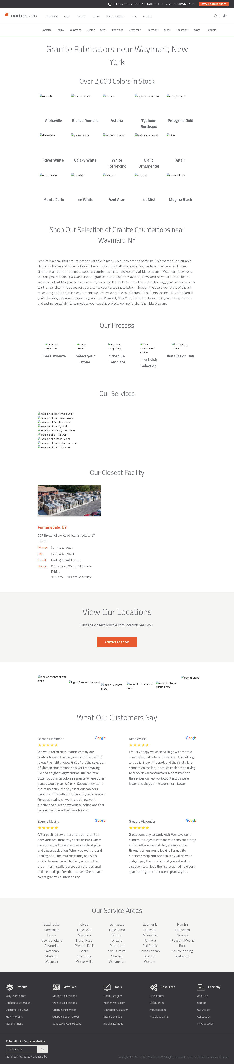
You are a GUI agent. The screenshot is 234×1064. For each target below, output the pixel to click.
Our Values (203, 1010)
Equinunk (150, 924)
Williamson (117, 961)
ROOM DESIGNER (115, 16)
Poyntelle (51, 945)
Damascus (116, 924)
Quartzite (75, 30)
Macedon (84, 935)
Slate (197, 30)
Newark (182, 935)
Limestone (152, 30)
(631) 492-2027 (62, 547)
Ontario (117, 940)
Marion (117, 935)
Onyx (103, 30)
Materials (51, 16)
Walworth (182, 956)
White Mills (84, 961)
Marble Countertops (64, 996)
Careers (201, 1003)
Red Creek (150, 945)
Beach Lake (51, 924)
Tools (96, 16)
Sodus (84, 951)
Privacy (214, 1057)
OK (42, 1049)
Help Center (157, 996)
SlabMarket (157, 1003)
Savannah (51, 951)
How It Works (14, 1016)
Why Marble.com (16, 996)
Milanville (150, 935)
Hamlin (182, 924)
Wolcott (149, 961)
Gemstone (135, 30)
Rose (182, 945)
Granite (47, 30)
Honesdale (51, 929)
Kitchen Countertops (18, 1003)
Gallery (81, 16)
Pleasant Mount (182, 940)
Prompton (117, 945)
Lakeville (149, 929)
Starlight (51, 956)
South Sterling (182, 951)
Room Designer (112, 996)
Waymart (51, 961)
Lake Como (117, 929)
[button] (225, 16)
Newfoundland (51, 940)
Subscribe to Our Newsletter (25, 1041)
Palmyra (150, 940)
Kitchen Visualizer (114, 1003)
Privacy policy (205, 1024)
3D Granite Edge (113, 1024)
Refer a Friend (14, 1024)
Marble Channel (159, 1016)
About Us (202, 996)
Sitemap (223, 1057)
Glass (167, 30)
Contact (147, 16)
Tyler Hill (149, 956)
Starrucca (84, 956)
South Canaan (150, 951)
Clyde (84, 924)
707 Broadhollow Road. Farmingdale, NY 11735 (66, 538)
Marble (61, 30)
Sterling (117, 956)
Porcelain (211, 30)
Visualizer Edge (112, 1016)
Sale (133, 16)
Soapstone (182, 30)
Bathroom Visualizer (115, 1010)
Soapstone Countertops (66, 1024)
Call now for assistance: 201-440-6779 (136, 4)
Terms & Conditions (197, 1057)
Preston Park (84, 945)
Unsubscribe (40, 1056)
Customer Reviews (17, 1010)
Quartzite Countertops (66, 1016)
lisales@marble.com (65, 560)
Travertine (117, 30)
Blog (67, 16)
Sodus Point (117, 951)
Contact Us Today (117, 642)
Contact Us (204, 1016)
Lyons (51, 935)
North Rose (84, 940)
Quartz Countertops (64, 1010)
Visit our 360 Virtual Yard (180, 4)
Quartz (91, 30)
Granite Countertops (64, 1003)
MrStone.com (158, 1010)
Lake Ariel (84, 929)
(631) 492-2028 (62, 553)
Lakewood (182, 929)
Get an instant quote (214, 4)
